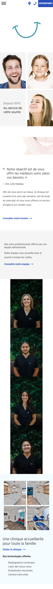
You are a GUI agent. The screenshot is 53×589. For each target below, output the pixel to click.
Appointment (45, 3)
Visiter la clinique (12, 549)
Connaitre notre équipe (17, 264)
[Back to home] (26, 46)
